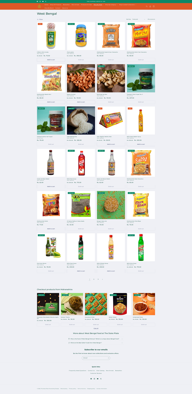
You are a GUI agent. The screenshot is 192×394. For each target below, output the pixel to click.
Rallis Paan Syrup (71, 263)
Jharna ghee (70, 52)
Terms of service (82, 388)
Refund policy (64, 388)
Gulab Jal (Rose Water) (43, 178)
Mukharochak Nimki (42, 221)
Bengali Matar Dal (102, 221)
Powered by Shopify (54, 388)
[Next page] (102, 279)
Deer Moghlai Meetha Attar (104, 136)
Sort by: (128, 19)
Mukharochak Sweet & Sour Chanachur (107, 52)
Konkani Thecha (65, 317)
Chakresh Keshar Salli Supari (45, 136)
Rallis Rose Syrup (71, 178)
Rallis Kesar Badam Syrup (134, 136)
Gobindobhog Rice (72, 136)
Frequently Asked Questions (77, 370)
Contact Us (91, 370)
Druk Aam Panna (41, 263)
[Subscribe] (108, 358)
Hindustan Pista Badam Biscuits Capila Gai (47, 318)
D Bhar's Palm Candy (42, 52)
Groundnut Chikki (90, 317)
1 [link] (89, 279)
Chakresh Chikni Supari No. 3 (135, 94)
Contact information (102, 388)
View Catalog (100, 370)
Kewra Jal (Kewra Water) (103, 178)
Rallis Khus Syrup (131, 263)
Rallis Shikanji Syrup (102, 263)
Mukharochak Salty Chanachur (135, 178)
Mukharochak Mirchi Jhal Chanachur (137, 52)
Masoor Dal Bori (71, 94)
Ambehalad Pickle (138, 317)
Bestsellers (118, 370)
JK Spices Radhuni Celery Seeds (75, 221)
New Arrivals (110, 370)
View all (96, 328)
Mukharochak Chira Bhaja (134, 221)
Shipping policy (91, 388)
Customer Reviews (96, 373)
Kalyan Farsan (113, 317)
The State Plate (45, 388)
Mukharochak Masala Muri (44, 94)
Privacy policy (72, 388)
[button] (98, 4)
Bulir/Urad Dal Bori (102, 94)
